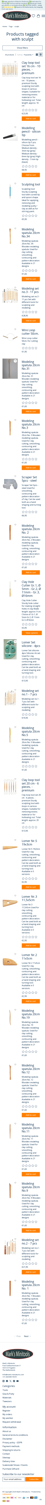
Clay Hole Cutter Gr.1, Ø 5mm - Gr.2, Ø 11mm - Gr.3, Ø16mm (31, 589)
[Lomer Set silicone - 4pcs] (10, 649)
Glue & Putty (8, 1393)
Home (4, 26)
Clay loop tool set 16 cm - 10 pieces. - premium (31, 68)
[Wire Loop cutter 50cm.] (10, 337)
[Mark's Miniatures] (16, 16)
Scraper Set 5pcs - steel (29, 479)
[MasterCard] (32, 1498)
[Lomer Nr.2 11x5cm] (10, 962)
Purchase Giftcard (10, 1468)
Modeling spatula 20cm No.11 (31, 1127)
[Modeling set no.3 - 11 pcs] (10, 295)
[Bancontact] (15, 1498)
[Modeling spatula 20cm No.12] (10, 1072)
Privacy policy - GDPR (12, 1442)
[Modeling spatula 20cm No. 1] (10, 1288)
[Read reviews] (30, 110)
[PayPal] (4, 1501)
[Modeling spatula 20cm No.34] (10, 236)
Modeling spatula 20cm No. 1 (31, 1285)
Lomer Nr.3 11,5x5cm (29, 898)
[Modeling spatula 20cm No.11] (10, 1131)
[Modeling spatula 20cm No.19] (10, 1017)
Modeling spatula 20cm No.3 (31, 424)
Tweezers (7, 1401)
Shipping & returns (11, 1450)
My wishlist (7, 1418)
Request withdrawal (11, 1421)
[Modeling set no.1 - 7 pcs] (10, 698)
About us (6, 1431)
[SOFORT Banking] (12, 1498)
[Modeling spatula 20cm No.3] (10, 428)
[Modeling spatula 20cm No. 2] (10, 532)
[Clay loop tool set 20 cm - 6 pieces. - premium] (10, 787)
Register (6, 1410)
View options (32, 632)
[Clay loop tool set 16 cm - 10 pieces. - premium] (10, 69)
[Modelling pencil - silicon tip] (10, 135)
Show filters (22, 47)
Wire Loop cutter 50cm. (30, 332)
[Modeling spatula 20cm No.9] (10, 1190)
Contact (6, 1453)
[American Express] (36, 1498)
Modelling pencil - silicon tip (31, 131)
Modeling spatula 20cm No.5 (31, 731)
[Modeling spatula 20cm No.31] (10, 369)
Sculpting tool (31, 184)
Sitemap (6, 1457)
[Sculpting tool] (10, 191)
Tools (5, 1390)
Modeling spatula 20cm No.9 (31, 1186)
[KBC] (23, 1498)
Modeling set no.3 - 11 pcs (30, 290)
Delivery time (8, 1461)
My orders (7, 1414)
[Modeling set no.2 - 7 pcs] (10, 1247)
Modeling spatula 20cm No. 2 (31, 529)
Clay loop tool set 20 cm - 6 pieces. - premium (31, 785)
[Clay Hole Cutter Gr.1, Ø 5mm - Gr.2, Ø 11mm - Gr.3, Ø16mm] (10, 589)
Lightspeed (6, 1494)
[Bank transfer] (4, 1498)
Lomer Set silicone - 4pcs (31, 644)
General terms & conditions (15, 1435)
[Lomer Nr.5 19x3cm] (10, 848)
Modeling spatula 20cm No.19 (31, 1014)
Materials (6, 1397)
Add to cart (31, 118)
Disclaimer (7, 1438)
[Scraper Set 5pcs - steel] (10, 484)
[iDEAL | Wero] (8, 1498)
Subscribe (33, 1479)
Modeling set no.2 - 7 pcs (30, 1241)
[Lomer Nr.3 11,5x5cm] (10, 903)
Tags (11, 26)
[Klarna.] (8, 1501)
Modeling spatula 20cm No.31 (31, 365)
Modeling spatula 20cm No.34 (31, 232)
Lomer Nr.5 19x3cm (29, 842)
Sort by (20, 55)
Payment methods (11, 1446)
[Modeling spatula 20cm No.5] (10, 735)
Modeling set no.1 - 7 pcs (30, 692)
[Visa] (27, 1498)
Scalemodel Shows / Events (15, 1465)
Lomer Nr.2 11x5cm (29, 956)
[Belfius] (19, 1498)
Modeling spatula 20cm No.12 (31, 1068)
